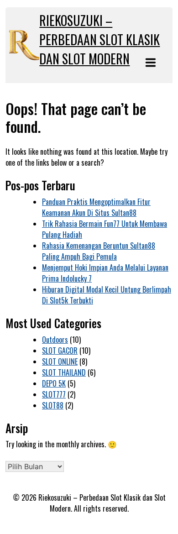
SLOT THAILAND (64, 372)
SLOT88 (52, 405)
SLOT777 (54, 394)
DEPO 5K (54, 383)
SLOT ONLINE (60, 361)
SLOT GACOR (60, 350)
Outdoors (55, 339)
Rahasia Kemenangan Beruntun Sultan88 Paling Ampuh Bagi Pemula (98, 251)
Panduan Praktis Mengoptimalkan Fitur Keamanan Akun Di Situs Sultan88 (96, 207)
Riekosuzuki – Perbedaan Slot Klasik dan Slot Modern (99, 39)
